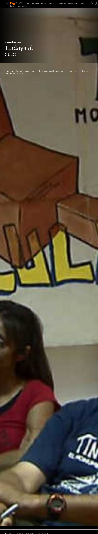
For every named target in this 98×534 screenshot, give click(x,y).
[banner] (17, 3)
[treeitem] (32, 3)
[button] (7, 4)
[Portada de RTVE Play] (15, 3)
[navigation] (55, 3)
